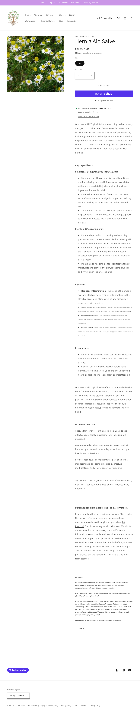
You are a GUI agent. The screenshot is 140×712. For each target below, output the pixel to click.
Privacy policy (66, 706)
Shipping (78, 53)
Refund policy (53, 706)
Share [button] (81, 628)
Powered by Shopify (38, 705)
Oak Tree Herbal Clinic (21, 705)
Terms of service (80, 706)
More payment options (104, 100)
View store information (88, 116)
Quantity (78, 69)
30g (79, 63)
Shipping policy (94, 706)
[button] (50, 15)
